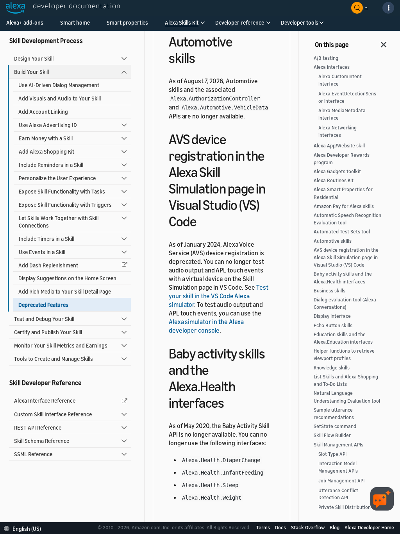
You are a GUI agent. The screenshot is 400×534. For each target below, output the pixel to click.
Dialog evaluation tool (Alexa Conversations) (345, 303)
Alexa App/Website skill (339, 146)
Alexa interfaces (332, 67)
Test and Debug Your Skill (44, 318)
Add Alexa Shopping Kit (46, 151)
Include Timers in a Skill (46, 238)
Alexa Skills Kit (181, 22)
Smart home (75, 22)
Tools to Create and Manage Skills (53, 358)
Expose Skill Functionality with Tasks (62, 191)
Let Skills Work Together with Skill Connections (58, 222)
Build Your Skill (31, 71)
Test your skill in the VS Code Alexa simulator (218, 295)
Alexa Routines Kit (334, 180)
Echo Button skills (333, 325)
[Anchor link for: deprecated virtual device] (203, 220)
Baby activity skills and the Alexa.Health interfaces (343, 277)
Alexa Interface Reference (44, 400)
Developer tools (299, 22)
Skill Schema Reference (41, 440)
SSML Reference (33, 454)
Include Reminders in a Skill (51, 164)
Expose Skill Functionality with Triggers (65, 204)
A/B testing (326, 58)
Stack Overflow (308, 527)
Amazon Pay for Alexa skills (344, 206)
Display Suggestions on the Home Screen (67, 278)
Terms (263, 527)
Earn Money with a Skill (46, 138)
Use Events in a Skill (42, 252)
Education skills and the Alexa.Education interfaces (343, 338)
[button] (181, 25)
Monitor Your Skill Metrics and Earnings (60, 345)
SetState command (335, 426)
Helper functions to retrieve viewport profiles (344, 354)
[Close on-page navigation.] (384, 42)
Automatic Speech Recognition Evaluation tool (347, 219)
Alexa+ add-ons (24, 22)
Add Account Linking (43, 111)
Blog (335, 527)
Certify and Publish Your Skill (48, 332)
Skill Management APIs (338, 445)
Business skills (329, 291)
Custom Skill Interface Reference (53, 414)
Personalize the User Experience (57, 178)
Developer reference (239, 22)
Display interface (332, 316)
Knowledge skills (332, 368)
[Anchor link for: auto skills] (202, 57)
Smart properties (127, 22)
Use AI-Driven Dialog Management (58, 85)
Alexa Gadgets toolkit (337, 171)
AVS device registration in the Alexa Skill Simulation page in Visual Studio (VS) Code (346, 257)
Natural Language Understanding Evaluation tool (347, 396)
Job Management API (341, 481)
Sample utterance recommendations (334, 413)
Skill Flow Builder (332, 435)
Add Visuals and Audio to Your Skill (59, 98)
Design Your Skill (34, 58)
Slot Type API (332, 454)
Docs (281, 527)
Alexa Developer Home (369, 527)
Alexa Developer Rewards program (342, 158)
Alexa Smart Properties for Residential (343, 193)
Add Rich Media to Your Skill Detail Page (64, 291)
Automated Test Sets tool (342, 232)
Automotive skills (333, 241)
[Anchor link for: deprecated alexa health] (231, 402)
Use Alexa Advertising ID (48, 125)
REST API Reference (37, 427)
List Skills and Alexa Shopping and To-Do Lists (346, 380)
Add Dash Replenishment (48, 265)
